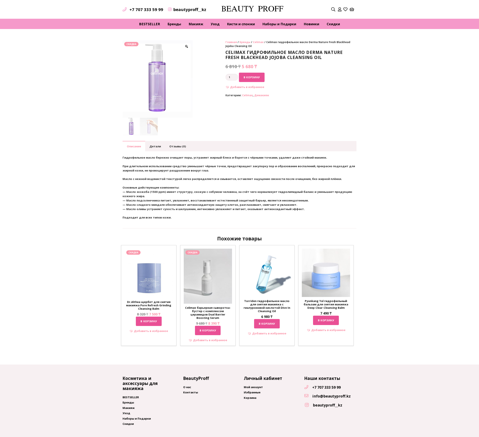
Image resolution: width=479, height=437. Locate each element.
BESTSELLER (131, 397)
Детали (155, 146)
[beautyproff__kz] (308, 405)
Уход (126, 413)
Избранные (252, 392)
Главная (231, 42)
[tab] (134, 146)
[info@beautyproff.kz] (308, 396)
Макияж (129, 408)
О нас (187, 387)
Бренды (245, 42)
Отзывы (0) (177, 146)
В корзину (252, 77)
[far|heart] (345, 9)
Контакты (190, 392)
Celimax (258, 42)
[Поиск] (333, 9)
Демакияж (261, 95)
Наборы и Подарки (137, 418)
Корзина (250, 398)
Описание (134, 146)
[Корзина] (351, 9)
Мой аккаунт (253, 387)
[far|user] (339, 9)
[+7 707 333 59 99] (308, 387)
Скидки (128, 424)
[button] (244, 87)
